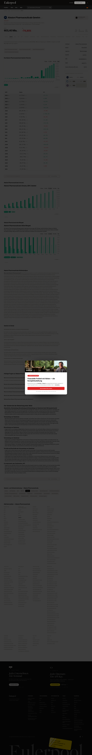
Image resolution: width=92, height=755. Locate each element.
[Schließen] (65, 363)
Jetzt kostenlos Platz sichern (46, 388)
